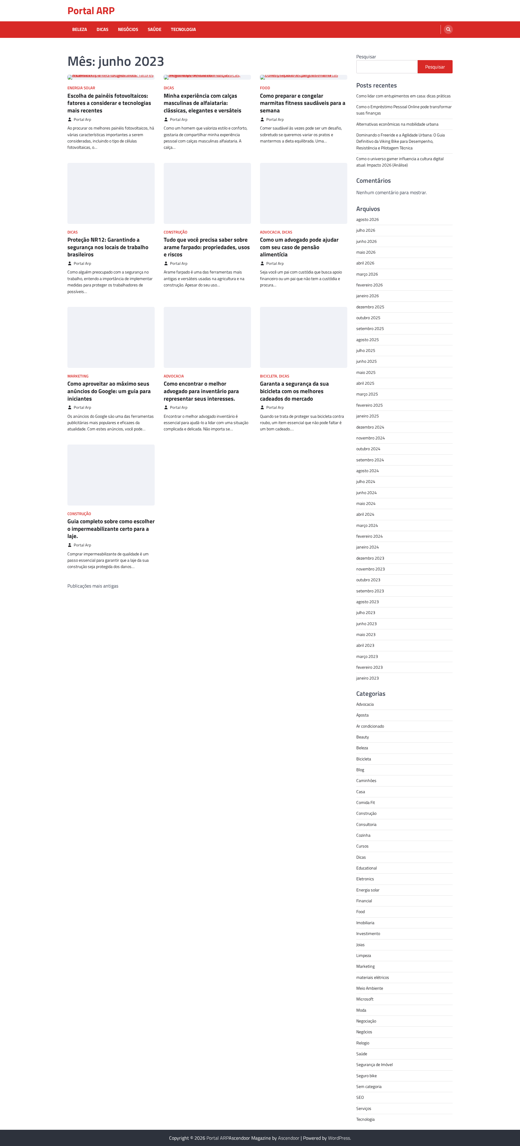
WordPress (339, 1137)
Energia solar (81, 88)
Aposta (362, 715)
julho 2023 (365, 612)
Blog (360, 769)
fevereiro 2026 (369, 285)
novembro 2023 (370, 569)
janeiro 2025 (367, 416)
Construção (175, 232)
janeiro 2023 (367, 678)
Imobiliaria (365, 922)
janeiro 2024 (367, 547)
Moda (361, 1010)
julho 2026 (365, 230)
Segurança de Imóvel (374, 1064)
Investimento (368, 933)
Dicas (102, 29)
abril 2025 (365, 383)
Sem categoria (369, 1086)
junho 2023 (366, 623)
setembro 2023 (370, 591)
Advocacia (270, 232)
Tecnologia (183, 29)
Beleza (79, 29)
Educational (366, 868)
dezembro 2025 (370, 307)
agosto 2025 (367, 339)
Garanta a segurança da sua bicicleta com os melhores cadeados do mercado (294, 391)
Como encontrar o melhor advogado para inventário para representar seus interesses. (201, 391)
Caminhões (366, 780)
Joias (360, 944)
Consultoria (366, 824)
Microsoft (364, 999)
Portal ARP (91, 10)
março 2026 (367, 274)
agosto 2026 (367, 219)
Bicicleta (268, 376)
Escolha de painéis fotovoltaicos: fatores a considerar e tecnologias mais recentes (109, 103)
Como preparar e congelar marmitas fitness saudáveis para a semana (302, 103)
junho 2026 (366, 241)
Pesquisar (366, 56)
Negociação (366, 1021)
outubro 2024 (368, 448)
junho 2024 (366, 492)
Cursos (362, 846)
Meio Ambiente (369, 988)
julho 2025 (365, 350)
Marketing (77, 376)
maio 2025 (366, 372)
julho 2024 (365, 481)
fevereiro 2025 (369, 405)
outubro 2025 (368, 317)
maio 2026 (366, 252)
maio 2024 (366, 503)
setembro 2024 (370, 460)
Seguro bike (366, 1075)
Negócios (128, 29)
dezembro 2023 (370, 558)
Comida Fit (365, 802)
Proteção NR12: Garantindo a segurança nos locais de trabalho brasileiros (107, 247)
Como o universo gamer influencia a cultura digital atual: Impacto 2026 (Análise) (400, 161)
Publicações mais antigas (92, 585)
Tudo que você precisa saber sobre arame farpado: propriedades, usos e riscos (207, 247)
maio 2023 (366, 634)
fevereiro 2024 (369, 536)
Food (265, 88)
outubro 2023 (368, 579)
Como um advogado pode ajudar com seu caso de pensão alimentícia (299, 247)
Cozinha (363, 835)
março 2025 (367, 394)
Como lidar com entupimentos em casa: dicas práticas (403, 96)
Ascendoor (288, 1137)
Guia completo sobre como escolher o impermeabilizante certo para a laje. (111, 528)
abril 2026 (365, 263)
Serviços (363, 1108)
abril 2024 (365, 514)
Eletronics (365, 879)
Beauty (362, 737)
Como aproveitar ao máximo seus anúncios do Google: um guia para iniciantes (109, 391)
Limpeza (363, 955)
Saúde (154, 29)
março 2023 (367, 656)
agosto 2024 (367, 470)
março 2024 (367, 525)
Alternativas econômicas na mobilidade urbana (397, 124)
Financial (364, 900)
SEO (360, 1097)
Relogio (362, 1043)
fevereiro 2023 (369, 667)
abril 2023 (365, 645)
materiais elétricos (372, 977)
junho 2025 (366, 361)
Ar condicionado (370, 726)
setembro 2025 (370, 328)
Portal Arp (82, 119)
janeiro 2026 (367, 295)
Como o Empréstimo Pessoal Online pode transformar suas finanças (404, 109)
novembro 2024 (370, 438)
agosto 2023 (367, 601)
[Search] (448, 29)
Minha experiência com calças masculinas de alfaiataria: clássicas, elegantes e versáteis (202, 103)
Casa (360, 791)
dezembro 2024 (370, 427)
